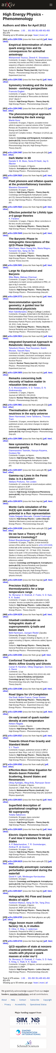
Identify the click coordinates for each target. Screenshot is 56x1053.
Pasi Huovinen (33, 348)
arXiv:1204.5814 (15, 336)
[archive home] (8, 5)
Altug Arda (29, 782)
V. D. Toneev (34, 388)
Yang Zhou (44, 902)
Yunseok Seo (15, 251)
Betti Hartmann (16, 633)
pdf (45, 39)
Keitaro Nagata (16, 723)
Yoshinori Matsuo (17, 902)
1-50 (23, 30)
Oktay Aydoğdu (16, 782)
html (50, 39)
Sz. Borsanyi (15, 595)
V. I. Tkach (14, 747)
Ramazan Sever (42, 782)
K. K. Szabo (14, 597)
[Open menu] (51, 5)
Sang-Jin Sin (28, 251)
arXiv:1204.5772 (15, 296)
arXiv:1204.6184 (15, 580)
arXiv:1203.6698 (45, 545)
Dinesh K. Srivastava (39, 57)
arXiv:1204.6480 (15, 712)
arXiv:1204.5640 (15, 233)
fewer (35, 35)
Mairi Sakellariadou (18, 311)
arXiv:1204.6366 (15, 655)
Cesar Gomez (39, 697)
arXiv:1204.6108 (15, 528)
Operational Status (38, 1004)
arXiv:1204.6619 (15, 861)
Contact (22, 1000)
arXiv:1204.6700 (15, 917)
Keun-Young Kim (28, 248)
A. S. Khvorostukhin (18, 388)
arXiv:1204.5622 (15, 207)
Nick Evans (14, 248)
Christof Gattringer (42, 516)
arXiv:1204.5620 (15, 175)
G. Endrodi (27, 595)
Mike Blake (14, 277)
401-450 (46, 30)
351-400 (38, 30)
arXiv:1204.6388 (15, 689)
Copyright (47, 1000)
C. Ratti (20, 962)
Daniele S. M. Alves (18, 161)
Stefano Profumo (17, 481)
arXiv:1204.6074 (15, 501)
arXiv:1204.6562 (15, 764)
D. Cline (12, 929)
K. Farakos (14, 218)
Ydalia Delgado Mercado (20, 516)
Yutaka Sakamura (17, 815)
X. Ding (20, 929)
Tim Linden (31, 481)
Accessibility (20, 1004)
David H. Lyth (15, 876)
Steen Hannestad (17, 416)
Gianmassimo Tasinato (19, 450)
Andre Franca (24, 697)
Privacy (7, 1004)
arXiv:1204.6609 (15, 829)
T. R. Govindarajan (37, 844)
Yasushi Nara (23, 350)
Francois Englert (16, 91)
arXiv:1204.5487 (15, 152)
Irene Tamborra (33, 416)
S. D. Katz (47, 595)
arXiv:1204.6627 (15, 891)
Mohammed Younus (18, 57)
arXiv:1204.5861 (15, 405)
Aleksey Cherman (28, 277)
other (5, 41)
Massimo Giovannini (18, 187)
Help (13, 1000)
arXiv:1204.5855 (15, 372)
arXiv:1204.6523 (15, 736)
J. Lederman (31, 929)
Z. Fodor (37, 595)
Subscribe (34, 1000)
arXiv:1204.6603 (15, 800)
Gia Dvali (13, 697)
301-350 (31, 30)
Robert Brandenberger (19, 540)
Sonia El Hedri (35, 161)
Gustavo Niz (14, 453)
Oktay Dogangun (36, 667)
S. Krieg (12, 962)
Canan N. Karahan (17, 667)
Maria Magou (43, 248)
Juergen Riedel (31, 633)
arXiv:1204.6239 (15, 614)
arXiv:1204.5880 (15, 438)
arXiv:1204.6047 (15, 470)
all (47, 35)
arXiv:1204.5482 (15, 108)
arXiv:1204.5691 (15, 265)
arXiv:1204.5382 (15, 79)
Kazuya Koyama (39, 450)
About (4, 1000)
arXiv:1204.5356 (15, 39)
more (42, 35)
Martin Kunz (14, 120)
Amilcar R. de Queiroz (19, 847)
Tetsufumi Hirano (17, 348)
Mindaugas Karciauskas (34, 876)
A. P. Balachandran (18, 844)
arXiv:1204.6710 (15, 941)
